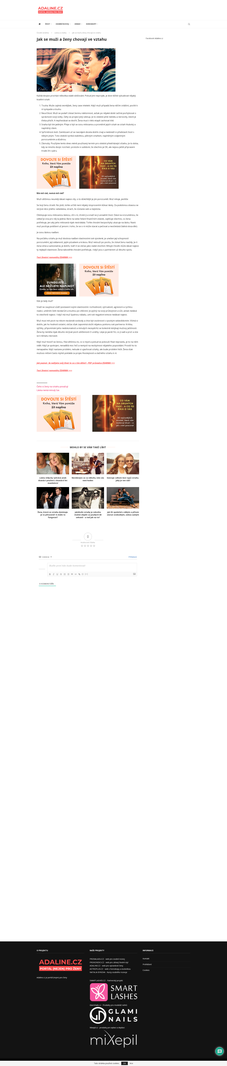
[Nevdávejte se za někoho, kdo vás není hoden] (88, 463)
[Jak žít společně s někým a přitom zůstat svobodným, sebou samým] (123, 498)
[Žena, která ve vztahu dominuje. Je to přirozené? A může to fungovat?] (53, 498)
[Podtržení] (57, 574)
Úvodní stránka (43, 33)
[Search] (189, 24)
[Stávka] (61, 574)
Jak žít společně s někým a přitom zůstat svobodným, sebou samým (123, 513)
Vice (131, 1063)
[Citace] (72, 574)
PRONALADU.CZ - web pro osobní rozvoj (107, 959)
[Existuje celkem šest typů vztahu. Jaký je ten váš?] (123, 463)
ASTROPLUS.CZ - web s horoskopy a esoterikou (110, 969)
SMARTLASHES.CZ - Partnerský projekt (106, 980)
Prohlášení (147, 964)
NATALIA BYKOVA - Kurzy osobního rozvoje (108, 972)
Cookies (146, 970)
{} (83, 574)
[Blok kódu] (76, 574)
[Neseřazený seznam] (68, 574)
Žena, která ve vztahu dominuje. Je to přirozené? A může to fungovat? (53, 515)
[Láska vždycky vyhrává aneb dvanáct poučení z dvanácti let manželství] (53, 463)
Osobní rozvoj (62, 24)
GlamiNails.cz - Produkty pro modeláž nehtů (108, 1005)
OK (124, 1063)
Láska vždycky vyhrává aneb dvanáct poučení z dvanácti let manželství (52, 480)
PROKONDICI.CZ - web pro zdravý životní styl (109, 962)
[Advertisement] (142, 10)
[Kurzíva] (53, 574)
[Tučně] (50, 574)
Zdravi (77, 24)
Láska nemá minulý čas (48, 390)
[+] (86, 574)
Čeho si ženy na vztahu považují (52, 386)
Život (47, 24)
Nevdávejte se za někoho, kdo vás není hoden (88, 479)
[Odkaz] (79, 574)
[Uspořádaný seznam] (64, 574)
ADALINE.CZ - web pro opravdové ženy (106, 965)
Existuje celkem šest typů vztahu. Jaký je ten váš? (123, 479)
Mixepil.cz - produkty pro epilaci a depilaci (107, 1027)
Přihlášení (132, 557)
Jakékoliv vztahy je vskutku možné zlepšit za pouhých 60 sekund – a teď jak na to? (87, 515)
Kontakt (146, 958)
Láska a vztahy (60, 33)
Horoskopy (91, 24)
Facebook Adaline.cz (154, 38)
